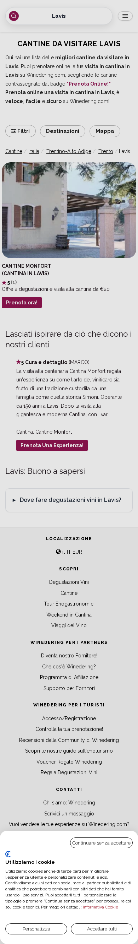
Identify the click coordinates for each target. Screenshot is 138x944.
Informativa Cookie (100, 907)
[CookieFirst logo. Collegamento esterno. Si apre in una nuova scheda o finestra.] (8, 854)
